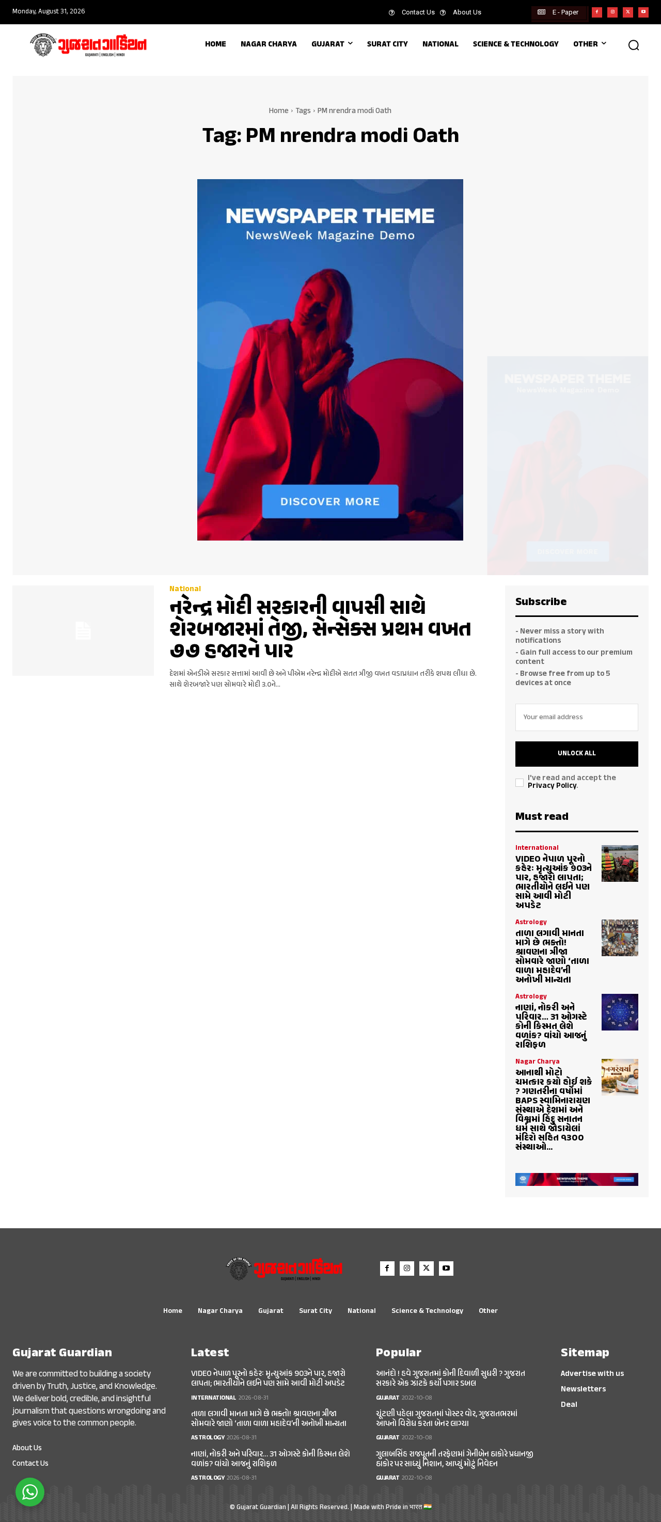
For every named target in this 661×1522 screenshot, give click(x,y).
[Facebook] (597, 12)
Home (279, 111)
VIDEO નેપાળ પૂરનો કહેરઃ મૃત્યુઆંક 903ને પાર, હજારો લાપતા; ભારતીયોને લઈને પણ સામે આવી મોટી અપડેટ (553, 882)
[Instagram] (612, 12)
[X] (628, 12)
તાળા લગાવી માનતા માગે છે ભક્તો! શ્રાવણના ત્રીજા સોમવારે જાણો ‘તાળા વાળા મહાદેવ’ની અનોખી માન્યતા (552, 957)
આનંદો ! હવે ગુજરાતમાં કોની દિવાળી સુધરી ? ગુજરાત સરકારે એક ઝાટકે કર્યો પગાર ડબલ (450, 1379)
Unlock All (577, 754)
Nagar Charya (537, 1062)
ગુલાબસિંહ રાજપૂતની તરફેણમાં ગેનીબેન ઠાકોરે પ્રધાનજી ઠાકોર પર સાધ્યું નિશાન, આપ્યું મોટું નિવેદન (454, 1459)
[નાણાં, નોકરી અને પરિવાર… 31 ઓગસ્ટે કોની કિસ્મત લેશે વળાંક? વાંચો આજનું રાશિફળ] (620, 1012)
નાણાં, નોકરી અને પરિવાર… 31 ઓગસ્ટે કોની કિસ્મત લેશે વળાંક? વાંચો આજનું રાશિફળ (551, 1027)
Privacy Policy (552, 786)
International (537, 848)
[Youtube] (643, 12)
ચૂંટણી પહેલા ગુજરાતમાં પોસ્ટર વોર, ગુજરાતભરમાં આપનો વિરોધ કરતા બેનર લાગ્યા (446, 1419)
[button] (634, 45)
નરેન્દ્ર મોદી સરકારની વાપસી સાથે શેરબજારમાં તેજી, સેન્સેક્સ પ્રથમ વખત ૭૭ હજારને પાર (320, 631)
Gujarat (388, 1398)
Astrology (531, 922)
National (185, 589)
